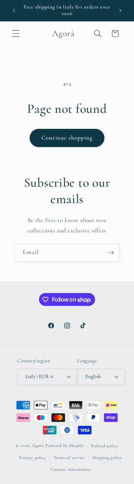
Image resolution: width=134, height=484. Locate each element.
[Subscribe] (110, 252)
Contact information (71, 469)
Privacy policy (32, 457)
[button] (15, 33)
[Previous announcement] (14, 10)
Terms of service (69, 457)
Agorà (38, 445)
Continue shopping (67, 137)
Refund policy (104, 445)
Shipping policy (107, 457)
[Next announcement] (120, 10)
